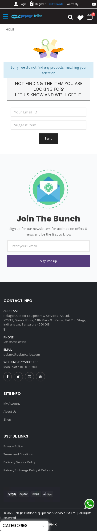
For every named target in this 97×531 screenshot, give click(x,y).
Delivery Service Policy (20, 462)
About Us (10, 411)
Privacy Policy (13, 446)
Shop (7, 419)
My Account (12, 403)
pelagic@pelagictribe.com (22, 354)
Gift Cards (56, 4)
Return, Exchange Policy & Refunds (28, 470)
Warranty (72, 4)
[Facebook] (8, 376)
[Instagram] (29, 376)
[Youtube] (40, 376)
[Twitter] (18, 376)
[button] (48, 261)
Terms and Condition (18, 454)
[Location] (4, 329)
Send (48, 138)
